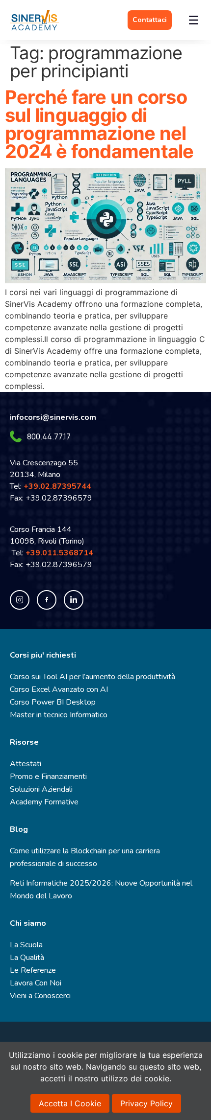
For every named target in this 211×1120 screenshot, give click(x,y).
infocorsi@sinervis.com (53, 417)
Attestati (25, 763)
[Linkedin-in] (73, 600)
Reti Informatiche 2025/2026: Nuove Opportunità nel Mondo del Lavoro (101, 889)
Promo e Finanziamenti (48, 776)
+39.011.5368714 (61, 553)
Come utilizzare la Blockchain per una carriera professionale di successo (85, 857)
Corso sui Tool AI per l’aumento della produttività (92, 676)
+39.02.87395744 (57, 486)
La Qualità (27, 957)
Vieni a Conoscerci (40, 995)
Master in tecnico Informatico (58, 714)
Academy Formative (44, 802)
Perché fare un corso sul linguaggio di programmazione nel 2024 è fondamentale (99, 124)
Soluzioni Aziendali (41, 789)
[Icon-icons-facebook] (46, 600)
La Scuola (26, 944)
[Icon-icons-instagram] (19, 600)
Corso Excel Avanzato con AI (59, 689)
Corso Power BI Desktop (53, 702)
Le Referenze (33, 970)
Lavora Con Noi (35, 983)
